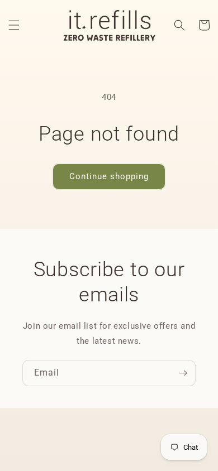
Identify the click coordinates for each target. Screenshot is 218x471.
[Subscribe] (182, 373)
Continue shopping (109, 176)
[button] (14, 25)
